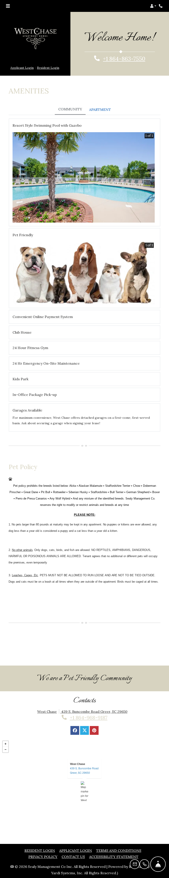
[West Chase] (84, 778)
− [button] (5, 736)
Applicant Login (22, 54)
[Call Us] (144, 864)
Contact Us (73, 843)
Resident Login (48, 54)
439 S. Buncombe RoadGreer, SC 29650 (84, 757)
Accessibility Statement (113, 843)
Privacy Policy (42, 843)
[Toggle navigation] (8, 6)
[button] (153, 6)
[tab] (70, 96)
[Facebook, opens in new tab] (74, 717)
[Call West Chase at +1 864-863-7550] (161, 6)
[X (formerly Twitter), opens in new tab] (84, 717)
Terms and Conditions (118, 837)
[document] (84, 778)
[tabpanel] (84, 264)
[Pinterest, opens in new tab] (94, 717)
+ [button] (5, 730)
